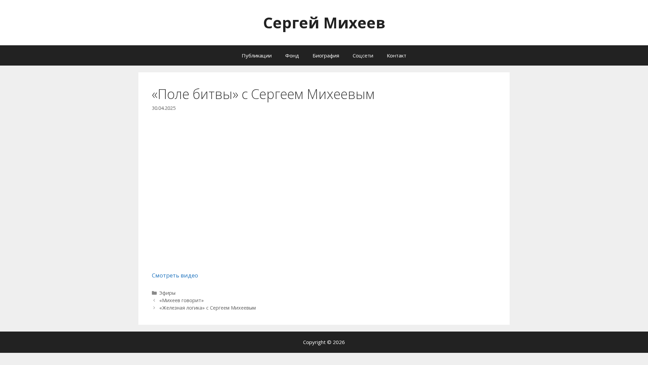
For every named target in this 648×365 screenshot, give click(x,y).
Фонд (292, 55)
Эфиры (167, 293)
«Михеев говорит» (181, 300)
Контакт (396, 55)
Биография (326, 55)
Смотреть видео (175, 275)
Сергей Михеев (324, 22)
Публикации (257, 55)
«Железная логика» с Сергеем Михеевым (207, 308)
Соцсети (363, 55)
